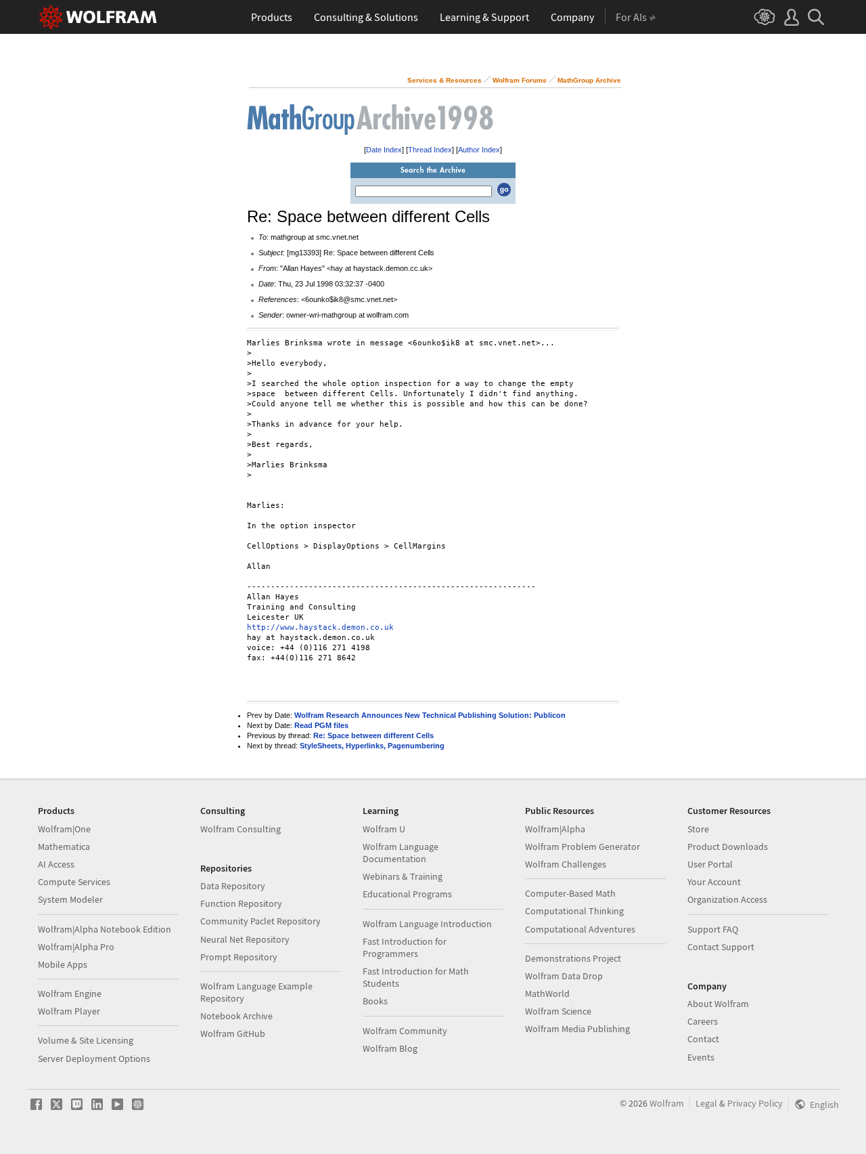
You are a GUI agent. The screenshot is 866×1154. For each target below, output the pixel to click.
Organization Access (727, 899)
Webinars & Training (402, 876)
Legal (706, 1103)
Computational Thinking (574, 911)
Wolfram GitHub (232, 1033)
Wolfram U (384, 829)
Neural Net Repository (245, 939)
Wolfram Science (558, 1011)
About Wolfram (718, 1004)
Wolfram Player (69, 1011)
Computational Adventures (580, 929)
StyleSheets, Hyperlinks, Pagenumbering (372, 746)
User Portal (710, 864)
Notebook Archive (236, 1016)
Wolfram (667, 1103)
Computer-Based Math (570, 893)
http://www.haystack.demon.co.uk (320, 627)
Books (375, 1001)
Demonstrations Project (573, 958)
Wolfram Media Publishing (577, 1029)
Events (700, 1057)
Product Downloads (727, 846)
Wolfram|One (64, 829)
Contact (703, 1039)
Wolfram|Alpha (555, 829)
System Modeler (70, 899)
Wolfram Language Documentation (400, 852)
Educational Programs (407, 894)
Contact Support (720, 947)
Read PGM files (321, 725)
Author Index (479, 150)
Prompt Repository (238, 957)
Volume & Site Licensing (85, 1040)
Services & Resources (444, 80)
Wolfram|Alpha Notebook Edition (104, 929)
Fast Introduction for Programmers (405, 947)
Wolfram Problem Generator (582, 846)
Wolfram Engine (69, 993)
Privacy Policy (755, 1103)
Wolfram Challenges (565, 864)
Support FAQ (712, 929)
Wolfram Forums (520, 80)
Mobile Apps (62, 964)
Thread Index (430, 150)
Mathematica (64, 846)
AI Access (56, 864)
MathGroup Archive (589, 80)
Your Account (714, 882)
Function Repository (241, 903)
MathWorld (547, 993)
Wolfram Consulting (240, 829)
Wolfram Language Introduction (427, 924)
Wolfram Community (405, 1031)
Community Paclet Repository (260, 921)
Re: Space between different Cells (373, 735)
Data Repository (232, 886)
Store (698, 829)
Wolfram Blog (390, 1048)
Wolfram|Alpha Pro (76, 947)
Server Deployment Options (94, 1058)
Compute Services (74, 882)
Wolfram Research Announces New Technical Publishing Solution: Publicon (430, 715)
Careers (702, 1021)
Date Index (384, 150)
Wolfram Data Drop (564, 976)
